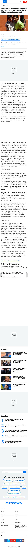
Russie (22, 483)
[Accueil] (1, 5)
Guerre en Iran (7, 480)
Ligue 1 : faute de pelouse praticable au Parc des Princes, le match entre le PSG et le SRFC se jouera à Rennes (12, 268)
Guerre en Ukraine (19, 480)
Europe (2, 511)
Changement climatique (14, 493)
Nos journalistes (4, 525)
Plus (2, 535)
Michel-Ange (21, 497)
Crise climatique (14, 490)
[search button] (24, 472)
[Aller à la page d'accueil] (5, 1)
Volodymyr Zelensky (9, 497)
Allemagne (14, 483)
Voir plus (2, 46)
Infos (4, 5)
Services (3, 532)
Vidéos (2, 522)
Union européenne (14, 487)
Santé (16, 516)
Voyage (2, 519)
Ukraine (4, 487)
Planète (16, 514)
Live (25, 1)
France (6, 483)
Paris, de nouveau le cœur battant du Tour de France (11, 277)
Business (3, 514)
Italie (24, 487)
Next (2, 516)
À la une (4, 350)
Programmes (17, 522)
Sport (8, 5)
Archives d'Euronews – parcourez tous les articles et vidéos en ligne (21, 526)
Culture (16, 519)
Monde (16, 511)
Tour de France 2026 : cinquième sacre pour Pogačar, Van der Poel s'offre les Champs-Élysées (12, 273)
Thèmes (3, 508)
